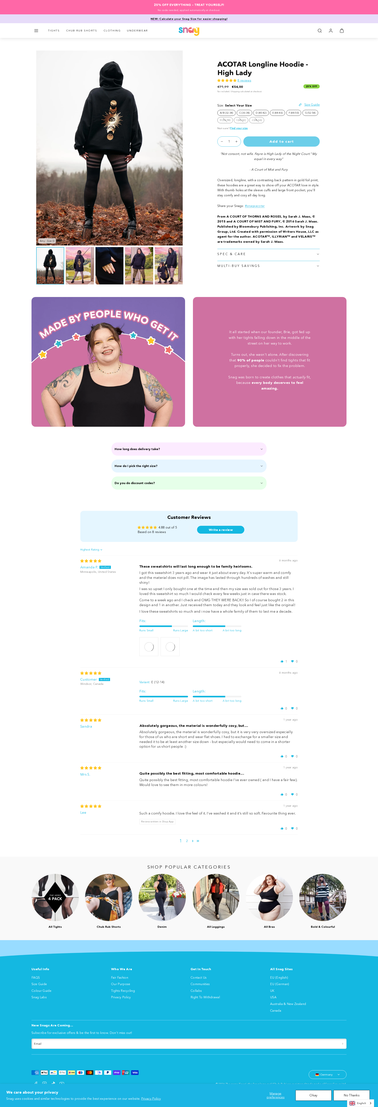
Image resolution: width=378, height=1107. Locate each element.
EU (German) (279, 984)
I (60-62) (242, 120)
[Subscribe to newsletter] (342, 1044)
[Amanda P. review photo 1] (148, 646)
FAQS (36, 977)
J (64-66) (258, 120)
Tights (54, 30)
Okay (313, 1095)
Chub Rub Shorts (81, 30)
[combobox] (360, 1103)
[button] (36, 30)
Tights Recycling (123, 991)
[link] (330, 30)
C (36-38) (244, 112)
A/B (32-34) (226, 112)
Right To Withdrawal (205, 997)
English (361, 1103)
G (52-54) (310, 112)
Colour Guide (41, 991)
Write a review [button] (221, 530)
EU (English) (279, 977)
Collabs (196, 991)
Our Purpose (120, 984)
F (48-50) (294, 112)
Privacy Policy (151, 1099)
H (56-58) (226, 120)
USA (273, 997)
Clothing (112, 30)
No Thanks (351, 1095)
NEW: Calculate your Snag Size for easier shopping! (189, 19)
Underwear (137, 30)
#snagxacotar (255, 206)
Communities (200, 984)
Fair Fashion (119, 977)
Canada (275, 1010)
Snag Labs (39, 997)
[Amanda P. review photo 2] (170, 646)
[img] (91, 561)
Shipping (235, 91)
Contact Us (199, 977)
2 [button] (187, 841)
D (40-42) (261, 112)
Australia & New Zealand (288, 1004)
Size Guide (39, 984)
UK (272, 991)
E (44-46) (277, 112)
